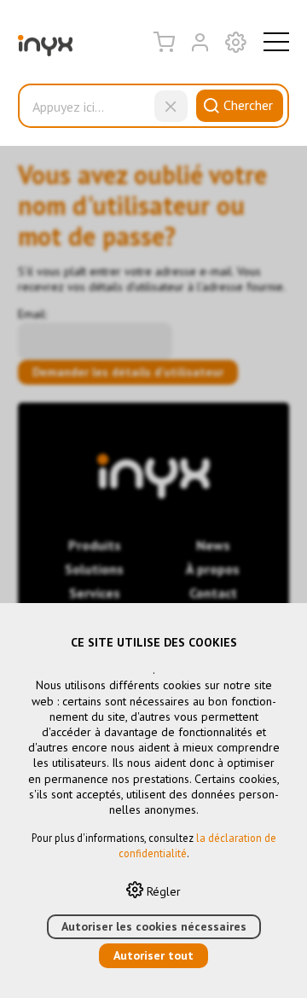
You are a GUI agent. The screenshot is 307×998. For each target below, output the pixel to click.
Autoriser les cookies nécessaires (153, 926)
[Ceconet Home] (45, 49)
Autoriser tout (153, 955)
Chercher (248, 104)
